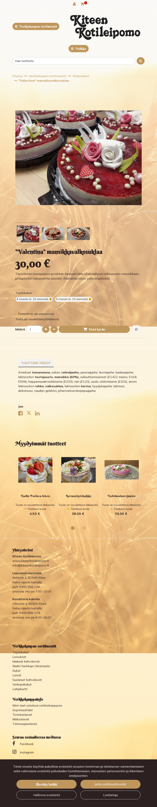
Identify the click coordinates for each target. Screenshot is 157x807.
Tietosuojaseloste (24, 724)
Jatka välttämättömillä (110, 784)
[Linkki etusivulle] (105, 27)
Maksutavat (20, 719)
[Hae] (141, 60)
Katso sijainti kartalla (27, 582)
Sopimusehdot (22, 710)
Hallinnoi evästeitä (46, 795)
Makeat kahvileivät (26, 661)
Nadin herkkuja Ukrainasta (31, 666)
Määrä (20, 329)
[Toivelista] (136, 329)
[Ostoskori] (82, 3)
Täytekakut (20, 652)
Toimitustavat (22, 715)
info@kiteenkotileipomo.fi (30, 565)
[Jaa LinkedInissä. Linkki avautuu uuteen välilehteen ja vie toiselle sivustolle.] (39, 414)
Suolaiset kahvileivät (27, 680)
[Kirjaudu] (75, 3)
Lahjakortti (20, 689)
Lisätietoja (110, 795)
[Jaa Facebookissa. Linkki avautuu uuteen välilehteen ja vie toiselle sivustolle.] (22, 414)
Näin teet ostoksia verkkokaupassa (37, 705)
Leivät (16, 675)
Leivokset (19, 657)
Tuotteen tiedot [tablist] (36, 363)
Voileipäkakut (22, 684)
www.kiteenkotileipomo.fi (30, 561)
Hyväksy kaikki (46, 784)
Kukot (16, 670)
